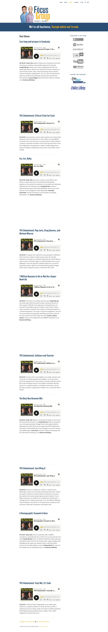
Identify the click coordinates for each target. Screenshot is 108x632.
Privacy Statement (44, 626)
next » (47, 621)
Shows (71, 2)
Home (61, 2)
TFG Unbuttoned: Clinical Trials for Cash (37, 116)
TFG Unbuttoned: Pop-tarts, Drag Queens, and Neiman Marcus (39, 232)
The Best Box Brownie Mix (31, 398)
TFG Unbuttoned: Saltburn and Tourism (36, 355)
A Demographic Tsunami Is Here (33, 513)
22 (26, 621)
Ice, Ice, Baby (25, 158)
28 (40, 621)
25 (33, 621)
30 (44, 621)
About (65, 2)
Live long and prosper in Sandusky (34, 42)
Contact (76, 2)
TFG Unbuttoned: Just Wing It (32, 468)
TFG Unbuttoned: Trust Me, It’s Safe (35, 583)
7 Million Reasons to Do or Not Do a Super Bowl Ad (37, 278)
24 (31, 621)
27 (37, 621)
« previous (22, 621)
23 (28, 621)
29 (42, 621)
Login (81, 2)
